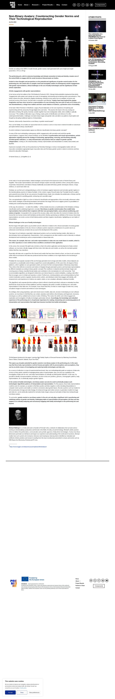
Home (20, 5)
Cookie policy (23, 688)
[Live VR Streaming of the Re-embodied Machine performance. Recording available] (97, 57)
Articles (11, 24)
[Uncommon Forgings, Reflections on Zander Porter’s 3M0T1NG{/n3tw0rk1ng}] (97, 104)
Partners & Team (80, 585)
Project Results (47, 5)
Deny (22, 692)
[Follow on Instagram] (91, 580)
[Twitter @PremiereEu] (78, 6)
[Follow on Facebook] (99, 580)
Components (99, 586)
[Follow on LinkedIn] (102, 580)
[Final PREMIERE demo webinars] (97, 126)
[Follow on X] (95, 580)
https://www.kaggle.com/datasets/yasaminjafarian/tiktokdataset (28, 446)
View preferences (34, 692)
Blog (58, 5)
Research (35, 5)
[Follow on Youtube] (106, 580)
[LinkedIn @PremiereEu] (87, 6)
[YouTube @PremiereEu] (91, 6)
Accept (10, 692)
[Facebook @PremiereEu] (82, 6)
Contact (64, 5)
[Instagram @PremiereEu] (74, 6)
